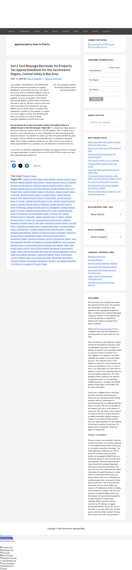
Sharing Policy (106, 329)
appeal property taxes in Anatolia (61, 182)
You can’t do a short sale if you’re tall (103, 182)
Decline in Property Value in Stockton (49, 232)
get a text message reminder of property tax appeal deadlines (43, 240)
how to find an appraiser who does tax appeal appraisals (43, 251)
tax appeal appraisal (41, 257)
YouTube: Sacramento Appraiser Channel (101, 283)
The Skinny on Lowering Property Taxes (29, 264)
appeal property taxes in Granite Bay (39, 198)
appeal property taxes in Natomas (33, 204)
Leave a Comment (53, 78)
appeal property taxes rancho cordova (53, 220)
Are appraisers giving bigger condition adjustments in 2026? (103, 186)
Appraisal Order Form (97, 256)
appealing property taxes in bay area (27, 223)
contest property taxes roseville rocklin (47, 229)
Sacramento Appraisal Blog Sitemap (102, 267)
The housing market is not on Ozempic (103, 160)
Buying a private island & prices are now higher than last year (104, 192)
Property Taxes (29, 175)
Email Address (95, 70)
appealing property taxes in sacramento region (38, 226)
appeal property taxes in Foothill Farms (38, 194)
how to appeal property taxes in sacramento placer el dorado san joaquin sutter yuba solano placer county (43, 245)
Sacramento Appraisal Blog (66, 14)
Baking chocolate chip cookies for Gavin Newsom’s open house (104, 143)
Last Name (94, 89)
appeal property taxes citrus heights (39, 179)
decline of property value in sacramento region (50, 238)
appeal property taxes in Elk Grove (39, 191)
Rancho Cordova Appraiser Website (102, 263)
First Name (94, 80)
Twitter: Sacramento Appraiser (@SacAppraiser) (100, 277)
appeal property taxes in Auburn (56, 185)
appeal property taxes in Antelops (26, 185)
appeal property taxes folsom (31, 182)
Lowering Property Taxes (48, 254)
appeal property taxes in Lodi (39, 201)
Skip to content (6, 536)
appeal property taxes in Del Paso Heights (30, 188)
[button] (6, 538)
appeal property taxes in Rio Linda (41, 210)
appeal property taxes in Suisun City (45, 213)
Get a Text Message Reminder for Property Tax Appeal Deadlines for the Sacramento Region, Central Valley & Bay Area (41, 70)
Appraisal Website (95, 260)
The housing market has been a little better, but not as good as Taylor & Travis (104, 177)
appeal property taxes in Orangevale (43, 207)
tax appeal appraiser (66, 260)
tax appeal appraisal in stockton (41, 260)
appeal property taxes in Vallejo (50, 216)
